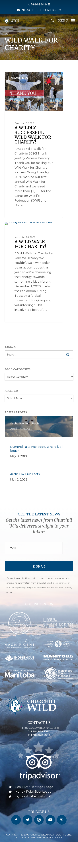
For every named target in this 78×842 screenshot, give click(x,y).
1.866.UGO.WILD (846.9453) (41, 727)
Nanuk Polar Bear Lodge (33, 791)
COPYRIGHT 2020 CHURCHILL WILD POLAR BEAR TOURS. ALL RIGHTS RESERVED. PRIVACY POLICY (39, 836)
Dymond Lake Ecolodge (32, 796)
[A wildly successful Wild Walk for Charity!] (34, 145)
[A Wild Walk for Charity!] (34, 272)
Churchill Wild (19, 76)
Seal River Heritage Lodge (34, 787)
